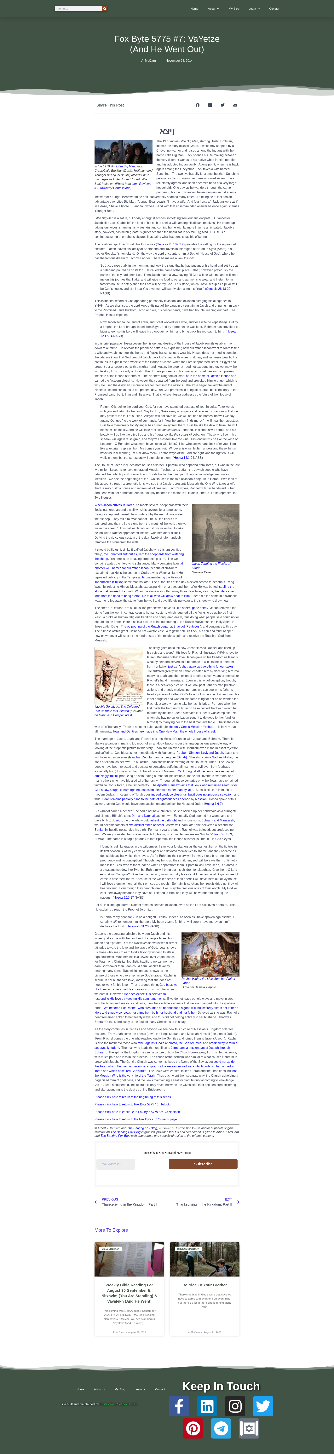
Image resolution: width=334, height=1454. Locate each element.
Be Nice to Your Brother (204, 1285)
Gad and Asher (222, 757)
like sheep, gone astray (192, 608)
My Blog (234, 8)
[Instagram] (235, 1406)
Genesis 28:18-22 (218, 288)
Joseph (117, 820)
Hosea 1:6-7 (213, 803)
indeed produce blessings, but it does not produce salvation (192, 794)
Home (194, 8)
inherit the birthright (163, 820)
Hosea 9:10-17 (124, 897)
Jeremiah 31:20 (138, 926)
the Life (220, 591)
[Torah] (249, 1428)
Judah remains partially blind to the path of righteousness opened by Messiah (154, 799)
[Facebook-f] (179, 1406)
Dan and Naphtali (143, 815)
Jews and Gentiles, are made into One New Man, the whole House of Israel (163, 731)
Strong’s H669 (222, 834)
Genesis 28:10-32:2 (170, 244)
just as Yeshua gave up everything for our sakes (200, 666)
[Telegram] (221, 1428)
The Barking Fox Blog (142, 1128)
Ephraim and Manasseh (217, 820)
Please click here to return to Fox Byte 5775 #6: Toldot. (132, 1104)
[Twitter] (263, 1406)
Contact (274, 8)
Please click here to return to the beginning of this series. (133, 1097)
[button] (197, 105)
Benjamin (101, 829)
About (211, 8)
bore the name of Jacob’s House (208, 376)
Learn (252, 8)
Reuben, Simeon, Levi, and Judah (199, 752)
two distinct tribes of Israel (146, 825)
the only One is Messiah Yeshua (191, 726)
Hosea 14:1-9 (183, 457)
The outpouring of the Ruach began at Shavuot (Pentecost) (161, 626)
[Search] (104, 8)
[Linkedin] (207, 1406)
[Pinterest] (193, 1428)
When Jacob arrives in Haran (114, 505)
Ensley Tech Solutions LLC (118, 1404)
